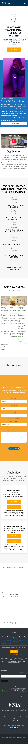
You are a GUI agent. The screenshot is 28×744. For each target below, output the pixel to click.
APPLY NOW (14, 49)
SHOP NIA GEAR (14, 727)
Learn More (5, 691)
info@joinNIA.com (15, 714)
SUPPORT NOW (14, 123)
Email (14, 412)
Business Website (14, 421)
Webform (14, 501)
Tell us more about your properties (14, 430)
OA (14, 739)
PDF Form (14, 507)
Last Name (14, 405)
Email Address (4, 674)
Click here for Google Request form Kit (14, 654)
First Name (14, 398)
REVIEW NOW (14, 651)
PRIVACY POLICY (17, 737)
